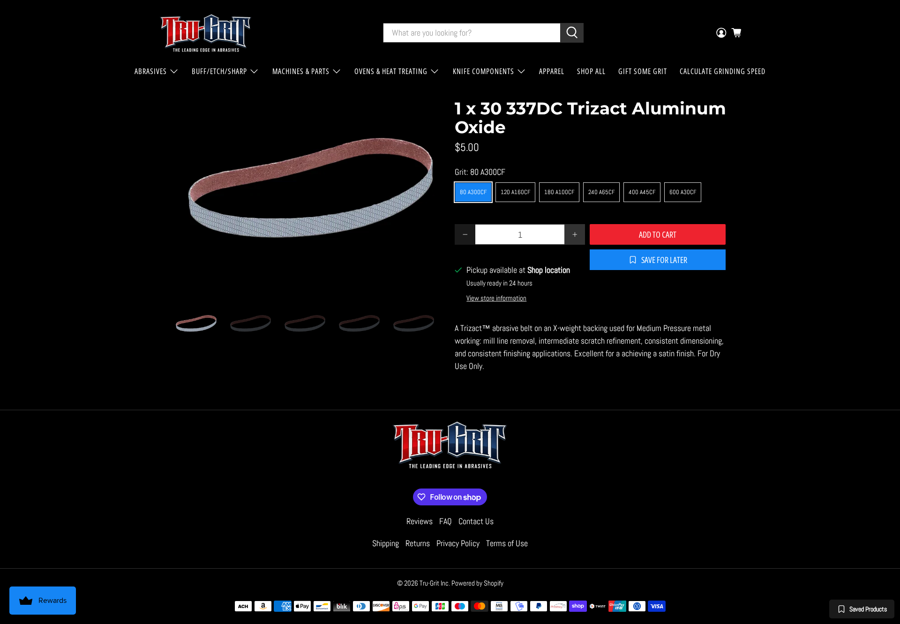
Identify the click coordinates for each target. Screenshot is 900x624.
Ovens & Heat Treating (391, 71)
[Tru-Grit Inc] (206, 33)
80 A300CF (473, 192)
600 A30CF (682, 192)
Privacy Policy (458, 543)
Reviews (419, 521)
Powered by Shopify (477, 583)
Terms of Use (507, 543)
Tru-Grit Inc (434, 583)
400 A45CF (642, 192)
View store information (496, 298)
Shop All (591, 71)
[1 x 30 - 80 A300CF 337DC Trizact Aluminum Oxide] (309, 197)
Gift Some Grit (642, 71)
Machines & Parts (301, 71)
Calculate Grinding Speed (722, 71)
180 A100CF (559, 192)
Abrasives (151, 71)
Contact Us (476, 521)
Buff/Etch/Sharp (219, 71)
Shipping (385, 543)
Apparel (551, 71)
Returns (417, 543)
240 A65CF (601, 192)
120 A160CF (515, 192)
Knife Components (483, 71)
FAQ (445, 521)
